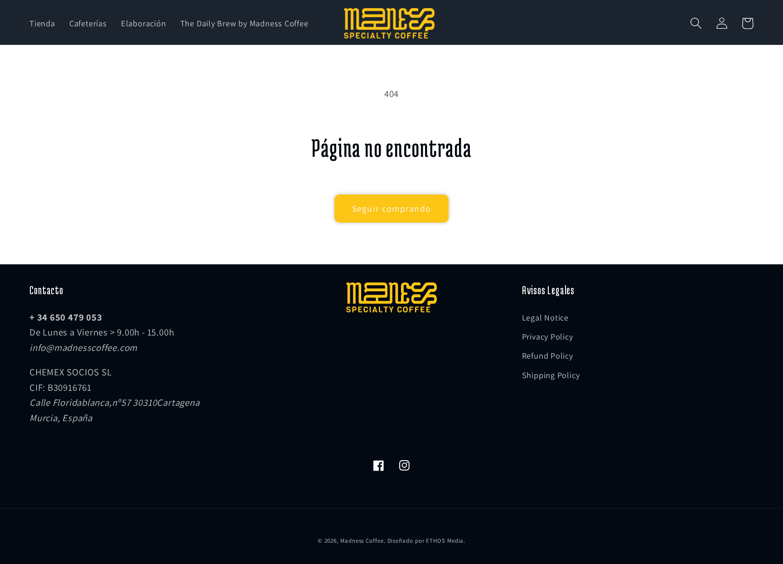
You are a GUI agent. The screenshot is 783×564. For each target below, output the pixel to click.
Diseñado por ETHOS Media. (426, 541)
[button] (696, 23)
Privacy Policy (547, 336)
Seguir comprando (391, 208)
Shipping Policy (551, 375)
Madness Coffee (362, 541)
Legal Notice (545, 317)
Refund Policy (547, 355)
